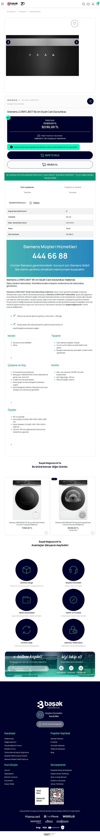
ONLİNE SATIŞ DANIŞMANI (51, 724)
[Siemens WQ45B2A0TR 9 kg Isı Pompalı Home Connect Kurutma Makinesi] (73, 500)
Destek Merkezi (57, 738)
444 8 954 (54, 716)
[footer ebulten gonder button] (28, 672)
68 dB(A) (69, 234)
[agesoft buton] (50, 834)
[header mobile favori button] (88, 4)
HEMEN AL (52, 164)
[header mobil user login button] (93, 4)
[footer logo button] (50, 704)
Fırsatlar (54, 742)
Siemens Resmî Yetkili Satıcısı (16, 759)
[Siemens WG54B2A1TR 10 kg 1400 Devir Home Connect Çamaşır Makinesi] (27, 500)
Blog (52, 752)
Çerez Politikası (57, 784)
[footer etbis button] (57, 797)
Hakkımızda (9, 738)
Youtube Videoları (58, 745)
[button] (8, 42)
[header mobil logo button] (15, 4)
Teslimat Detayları (58, 749)
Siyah (68, 228)
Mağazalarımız (10, 742)
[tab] (27, 187)
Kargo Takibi (9, 784)
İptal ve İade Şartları (59, 777)
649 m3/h (70, 223)
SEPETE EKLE (52, 155)
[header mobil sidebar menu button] (2, 4)
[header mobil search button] (83, 4)
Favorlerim (8, 780)
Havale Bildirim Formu (13, 745)
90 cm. (68, 217)
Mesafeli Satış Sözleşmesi (61, 770)
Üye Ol (7, 770)
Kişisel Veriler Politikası (60, 773)
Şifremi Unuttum (10, 777)
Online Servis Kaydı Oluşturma (16, 752)
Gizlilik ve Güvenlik (58, 780)
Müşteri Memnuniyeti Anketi (15, 756)
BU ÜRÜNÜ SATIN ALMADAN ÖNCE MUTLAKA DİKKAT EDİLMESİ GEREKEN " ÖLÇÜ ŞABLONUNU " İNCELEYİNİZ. (50, 176)
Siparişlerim (9, 773)
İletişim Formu (10, 749)
